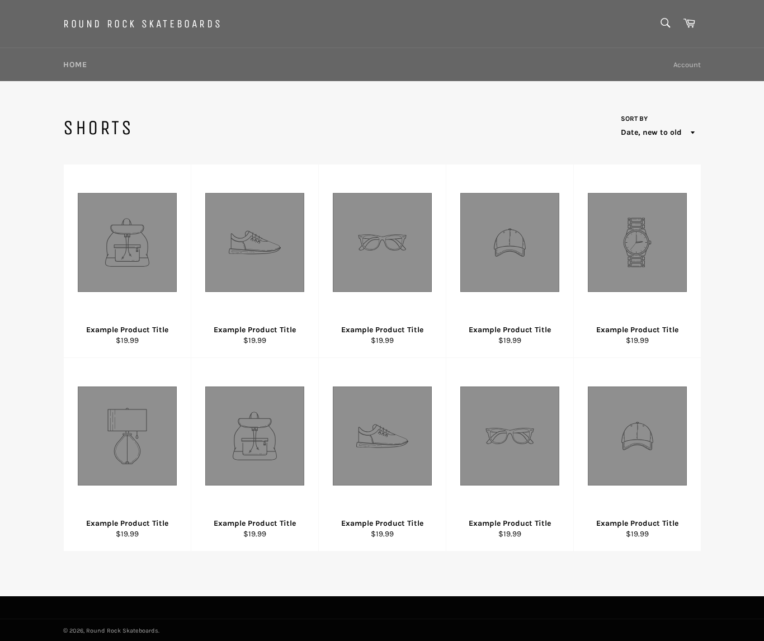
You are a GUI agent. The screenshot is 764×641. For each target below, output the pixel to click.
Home (75, 64)
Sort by (634, 118)
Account (687, 64)
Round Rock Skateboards (142, 23)
